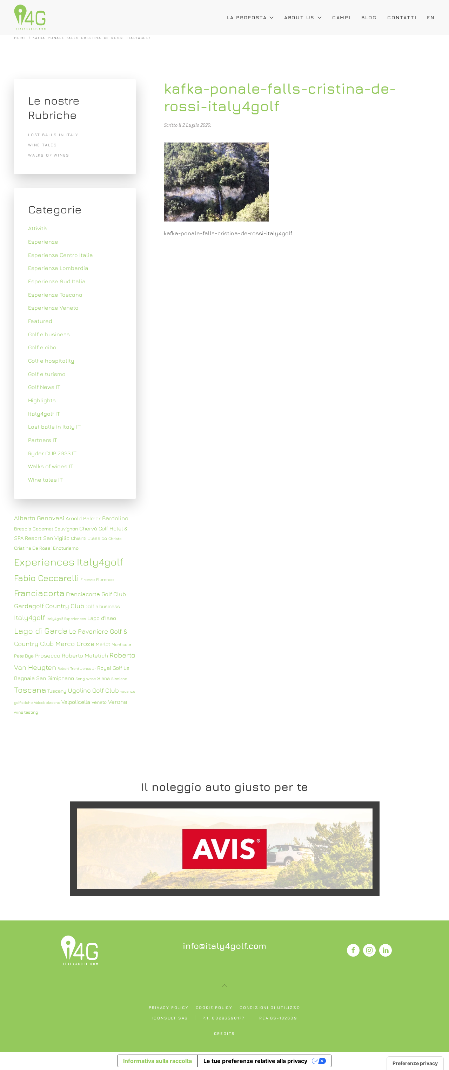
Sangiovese (85, 678)
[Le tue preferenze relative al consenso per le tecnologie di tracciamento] (415, 1063)
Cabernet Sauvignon (55, 528)
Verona (117, 701)
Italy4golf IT (44, 413)
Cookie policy (214, 1007)
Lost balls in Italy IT (54, 426)
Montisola (121, 644)
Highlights (42, 400)
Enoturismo (66, 548)
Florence (105, 579)
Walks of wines (48, 155)
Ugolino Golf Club (93, 690)
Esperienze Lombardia (58, 268)
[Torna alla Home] (30, 17)
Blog (369, 17)
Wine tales (42, 145)
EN (431, 17)
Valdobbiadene (47, 702)
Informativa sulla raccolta (157, 1060)
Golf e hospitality (51, 360)
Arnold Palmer (83, 518)
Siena (103, 678)
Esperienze (43, 241)
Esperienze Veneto (53, 307)
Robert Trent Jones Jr (77, 668)
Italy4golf (29, 617)
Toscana (30, 689)
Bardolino (115, 518)
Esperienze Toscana (55, 294)
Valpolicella (75, 702)
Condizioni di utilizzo (270, 1007)
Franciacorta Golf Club (96, 593)
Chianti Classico (89, 538)
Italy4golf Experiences (66, 618)
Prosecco (47, 655)
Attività (37, 228)
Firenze (87, 579)
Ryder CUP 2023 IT (52, 453)
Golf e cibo (42, 347)
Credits (224, 1033)
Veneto (99, 702)
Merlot (103, 644)
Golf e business (49, 334)
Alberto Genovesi (39, 518)
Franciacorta (39, 593)
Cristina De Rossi (33, 548)
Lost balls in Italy (53, 134)
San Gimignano (55, 678)
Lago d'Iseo (101, 618)
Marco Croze (74, 643)
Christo (114, 538)
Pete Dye (24, 656)
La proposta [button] (247, 17)
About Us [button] (299, 17)
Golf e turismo (47, 374)
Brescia (22, 528)
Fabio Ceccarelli (46, 578)
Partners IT (42, 440)
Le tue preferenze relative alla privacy (255, 1060)
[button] (224, 985)
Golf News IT (44, 387)
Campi (341, 17)
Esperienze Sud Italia (57, 281)
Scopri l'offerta (224, 848)
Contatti (401, 17)
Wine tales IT (45, 479)
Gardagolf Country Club (49, 605)
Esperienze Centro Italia (60, 255)
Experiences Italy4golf (68, 562)
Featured (40, 321)
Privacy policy (168, 1007)
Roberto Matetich (85, 655)
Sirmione (119, 678)
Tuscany (56, 691)
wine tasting (26, 712)
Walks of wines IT (50, 466)
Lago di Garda (41, 630)
